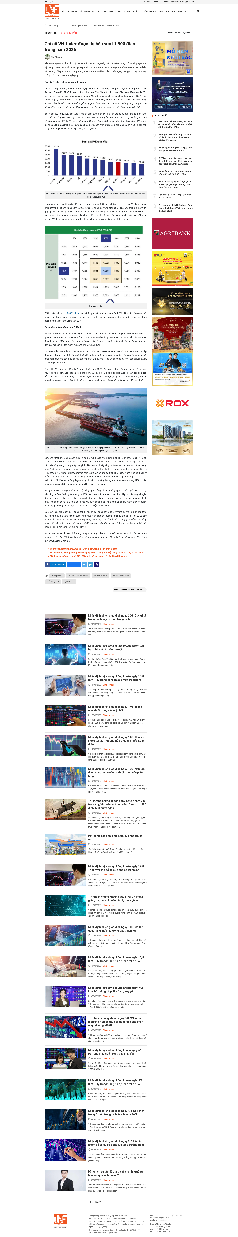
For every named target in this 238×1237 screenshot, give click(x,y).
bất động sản (53, 581)
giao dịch (69, 581)
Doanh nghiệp (131, 11)
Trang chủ (51, 33)
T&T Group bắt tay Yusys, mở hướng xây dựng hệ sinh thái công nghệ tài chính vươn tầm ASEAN (175, 124)
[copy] (96, 564)
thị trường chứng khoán (78, 576)
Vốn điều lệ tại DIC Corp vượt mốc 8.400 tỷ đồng (175, 196)
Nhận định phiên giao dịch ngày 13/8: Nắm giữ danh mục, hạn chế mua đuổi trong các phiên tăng (116, 772)
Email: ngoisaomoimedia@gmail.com (180, 2)
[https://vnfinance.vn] (63, 11)
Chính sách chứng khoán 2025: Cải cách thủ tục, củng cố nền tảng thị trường (88, 556)
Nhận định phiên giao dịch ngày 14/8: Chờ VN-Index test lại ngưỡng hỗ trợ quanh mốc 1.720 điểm (116, 740)
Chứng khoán (148, 11)
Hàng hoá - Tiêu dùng (170, 11)
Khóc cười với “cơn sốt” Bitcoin (105, 25)
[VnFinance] (52, 11)
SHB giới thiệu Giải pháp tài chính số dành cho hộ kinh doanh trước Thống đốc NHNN (175, 137)
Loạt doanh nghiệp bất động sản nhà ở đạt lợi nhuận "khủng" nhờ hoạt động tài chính (175, 184)
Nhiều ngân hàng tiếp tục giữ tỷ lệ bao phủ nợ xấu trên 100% (175, 149)
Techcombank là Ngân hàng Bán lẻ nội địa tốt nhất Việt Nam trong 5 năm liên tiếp (176, 208)
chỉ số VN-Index (72, 313)
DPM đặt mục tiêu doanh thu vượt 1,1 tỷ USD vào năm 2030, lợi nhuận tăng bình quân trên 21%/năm (176, 161)
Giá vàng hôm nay (79, 25)
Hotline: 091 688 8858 (154, 2)
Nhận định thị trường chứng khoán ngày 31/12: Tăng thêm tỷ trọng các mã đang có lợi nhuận (96, 552)
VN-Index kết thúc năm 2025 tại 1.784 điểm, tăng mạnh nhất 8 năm (83, 549)
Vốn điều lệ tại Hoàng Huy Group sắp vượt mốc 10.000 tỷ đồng (175, 172)
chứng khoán (57, 576)
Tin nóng (72, 11)
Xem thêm (94, 1202)
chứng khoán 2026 (121, 576)
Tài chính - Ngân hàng (109, 11)
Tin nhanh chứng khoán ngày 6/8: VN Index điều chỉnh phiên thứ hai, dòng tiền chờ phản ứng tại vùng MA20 (115, 1022)
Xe (186, 11)
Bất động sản (87, 11)
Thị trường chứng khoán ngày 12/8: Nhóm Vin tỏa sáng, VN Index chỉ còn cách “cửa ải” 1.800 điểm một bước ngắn (117, 804)
